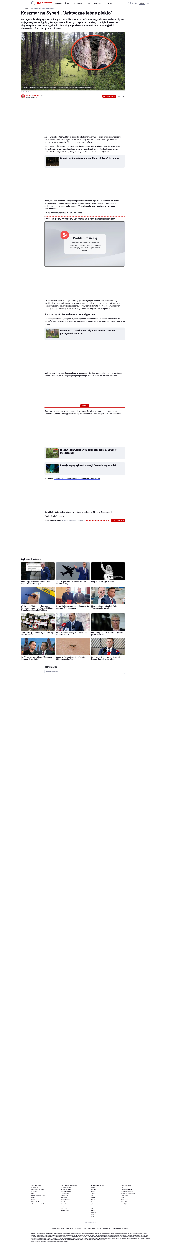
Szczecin (93, 1197)
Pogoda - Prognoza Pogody (38, 1195)
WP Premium (78, 3)
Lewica (122, 1197)
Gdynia (92, 1208)
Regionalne (97, 3)
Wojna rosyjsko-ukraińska (37, 1189)
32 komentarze (110, 96)
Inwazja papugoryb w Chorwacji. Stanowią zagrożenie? (77, 478)
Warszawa (93, 1189)
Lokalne (93, 1187)
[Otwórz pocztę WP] (129, 3)
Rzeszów (93, 1214)
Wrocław (93, 1191)
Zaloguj (142, 3)
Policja (32, 1193)
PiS (122, 1187)
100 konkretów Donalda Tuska (38, 1204)
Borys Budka (64, 1202)
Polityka (109, 3)
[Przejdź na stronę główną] (33, 4)
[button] (134, 3)
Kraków (93, 1193)
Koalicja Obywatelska (126, 1189)
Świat (67, 3)
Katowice (93, 1212)
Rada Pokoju (34, 1191)
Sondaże (33, 1199)
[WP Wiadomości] (46, 3)
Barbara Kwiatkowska (33, 95)
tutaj (66, 1241)
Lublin (92, 1216)
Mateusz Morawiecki (66, 1189)
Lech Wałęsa (64, 1208)
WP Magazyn (34, 1187)
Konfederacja (124, 1195)
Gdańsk (93, 1202)
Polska (58, 3)
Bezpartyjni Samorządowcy (128, 1204)
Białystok (93, 1206)
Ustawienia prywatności (120, 1228)
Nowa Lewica (124, 1199)
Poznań (93, 1199)
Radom (93, 1210)
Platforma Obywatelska (127, 1191)
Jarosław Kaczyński (66, 1187)
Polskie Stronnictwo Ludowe (128, 1193)
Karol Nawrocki (65, 1210)
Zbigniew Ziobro (65, 1193)
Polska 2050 (124, 1202)
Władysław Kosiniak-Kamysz (68, 1206)
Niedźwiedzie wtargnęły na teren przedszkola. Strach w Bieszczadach (83, 512)
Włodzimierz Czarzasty (67, 1204)
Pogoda (87, 3)
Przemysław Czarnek (66, 1191)
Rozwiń (84, 405)
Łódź (92, 1195)
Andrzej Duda (64, 1195)
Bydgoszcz (93, 1204)
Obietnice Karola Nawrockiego (38, 1202)
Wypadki (33, 1197)
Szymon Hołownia (65, 1199)
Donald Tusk (64, 1197)
